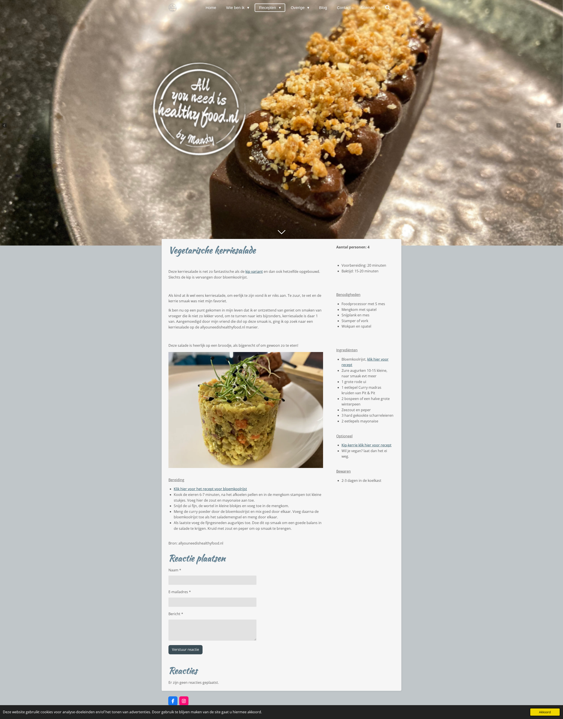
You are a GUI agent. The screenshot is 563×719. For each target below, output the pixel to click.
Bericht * (175, 613)
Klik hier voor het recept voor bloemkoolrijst (210, 488)
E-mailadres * (179, 591)
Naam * (174, 570)
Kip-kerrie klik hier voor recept (366, 445)
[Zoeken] (387, 8)
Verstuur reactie (185, 649)
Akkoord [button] (545, 712)
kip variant (254, 271)
